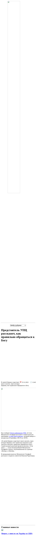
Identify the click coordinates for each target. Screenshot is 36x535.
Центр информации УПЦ (18, 433)
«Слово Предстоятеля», (16, 436)
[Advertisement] (18, 362)
